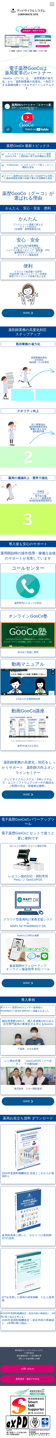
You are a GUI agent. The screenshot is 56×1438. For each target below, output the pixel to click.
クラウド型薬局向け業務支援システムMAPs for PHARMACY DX (28, 923)
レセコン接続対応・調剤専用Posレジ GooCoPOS (28, 878)
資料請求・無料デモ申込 (34, 31)
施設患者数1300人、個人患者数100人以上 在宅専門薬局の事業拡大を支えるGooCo (28, 1022)
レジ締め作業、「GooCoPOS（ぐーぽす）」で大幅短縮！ (28, 1062)
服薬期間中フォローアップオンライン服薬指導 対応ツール (28, 967)
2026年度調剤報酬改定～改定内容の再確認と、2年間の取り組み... (28, 1322)
